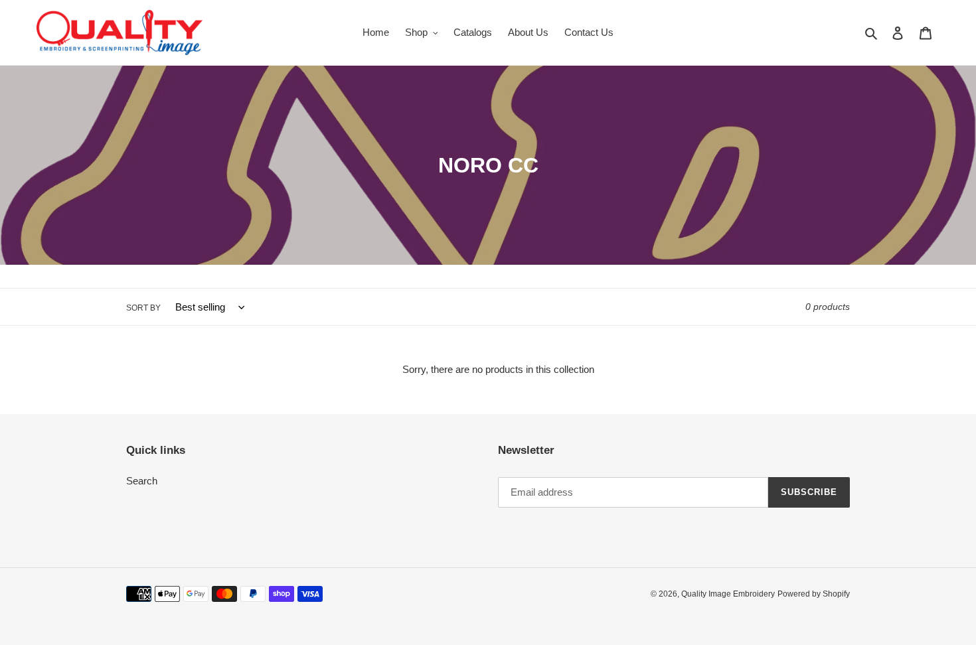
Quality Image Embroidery (728, 594)
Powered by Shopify (813, 594)
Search (141, 480)
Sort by (143, 308)
